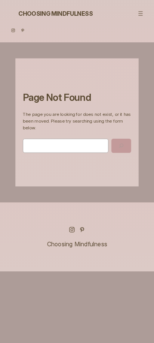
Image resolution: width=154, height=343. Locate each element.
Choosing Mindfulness (55, 13)
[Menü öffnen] (140, 13)
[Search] (121, 146)
